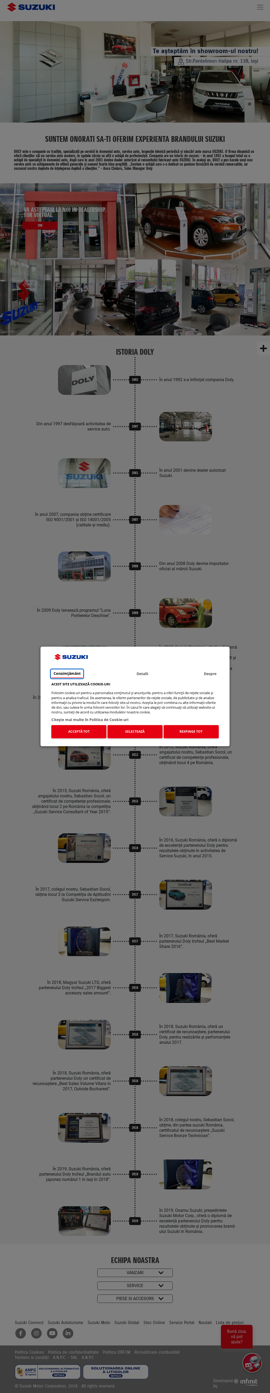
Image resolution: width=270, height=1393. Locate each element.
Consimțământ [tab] (67, 673)
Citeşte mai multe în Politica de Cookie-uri (89, 719)
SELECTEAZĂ (134, 731)
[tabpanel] (135, 711)
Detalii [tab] (142, 673)
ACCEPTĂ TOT (79, 731)
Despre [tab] (210, 673)
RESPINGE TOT (191, 731)
